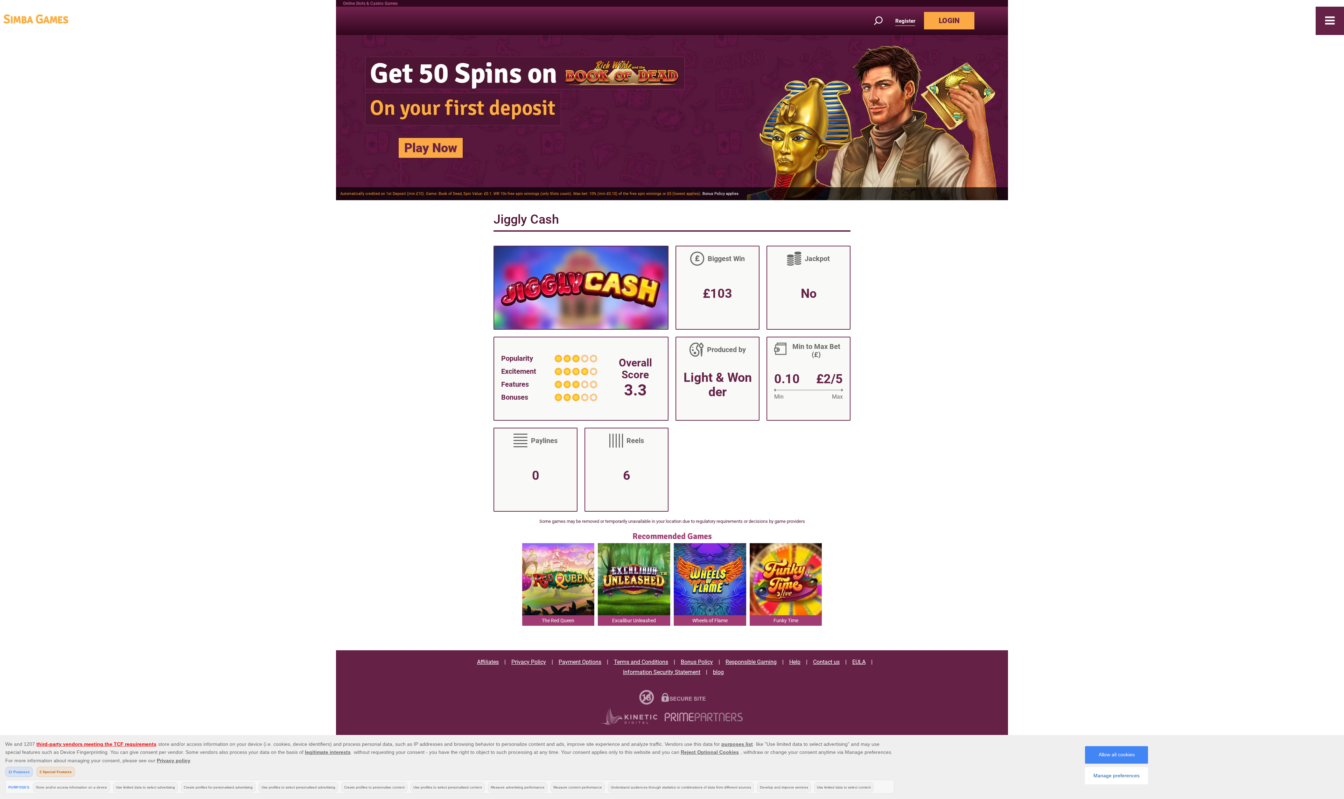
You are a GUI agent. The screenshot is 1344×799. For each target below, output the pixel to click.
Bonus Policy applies (720, 193)
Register (905, 21)
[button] (1330, 21)
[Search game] (882, 21)
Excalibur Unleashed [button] (634, 620)
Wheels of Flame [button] (710, 620)
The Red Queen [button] (558, 620)
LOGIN (949, 20)
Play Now (430, 148)
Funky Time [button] (786, 620)
